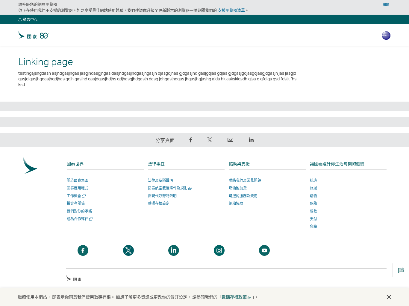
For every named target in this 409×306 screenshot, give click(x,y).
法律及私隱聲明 (160, 180)
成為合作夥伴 (79, 219)
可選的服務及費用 (243, 196)
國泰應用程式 (77, 188)
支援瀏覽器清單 (231, 10)
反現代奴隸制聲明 (162, 196)
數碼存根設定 (158, 203)
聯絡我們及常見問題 (245, 180)
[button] (28, 19)
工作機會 (75, 196)
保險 (313, 203)
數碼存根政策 (236, 296)
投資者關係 (76, 203)
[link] (34, 35)
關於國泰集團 (77, 180)
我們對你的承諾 (79, 211)
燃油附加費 (238, 188)
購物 (313, 196)
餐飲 (313, 211)
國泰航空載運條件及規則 (169, 188)
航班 (313, 180)
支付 (313, 219)
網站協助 (236, 203)
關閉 (386, 4)
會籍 (313, 226)
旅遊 (313, 188)
